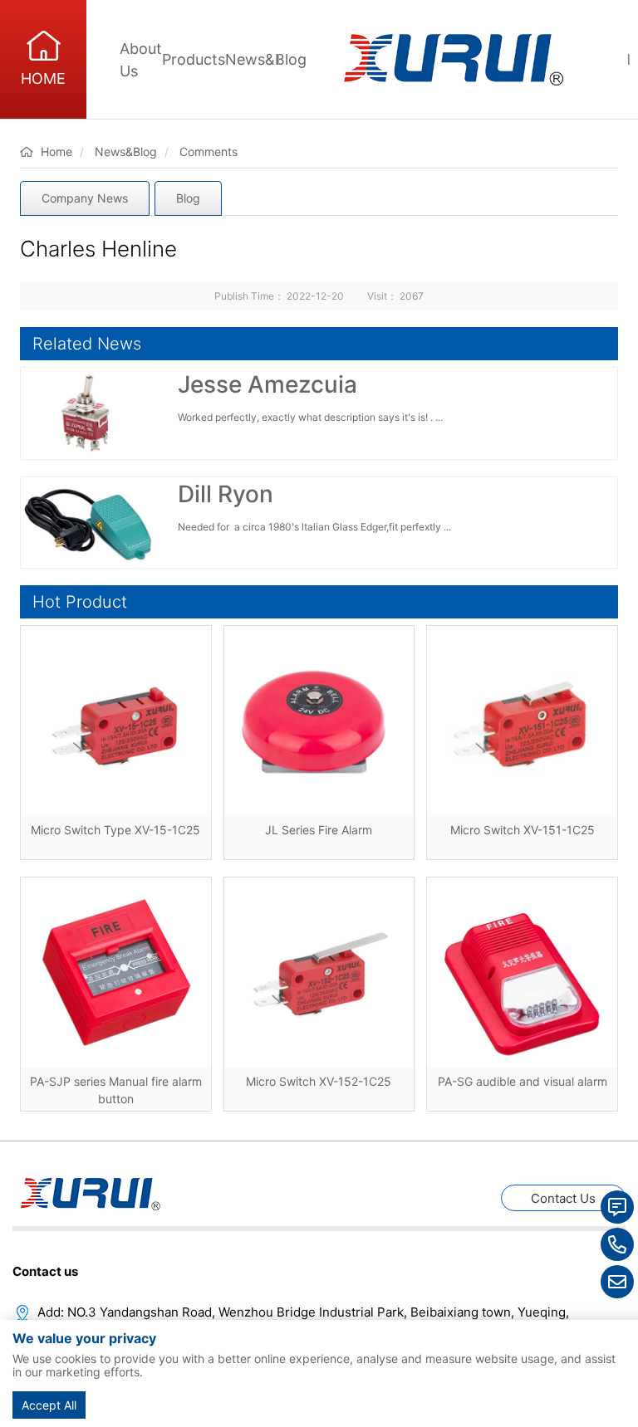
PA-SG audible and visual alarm (522, 1081)
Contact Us (563, 1198)
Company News (85, 198)
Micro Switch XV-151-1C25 (522, 830)
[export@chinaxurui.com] (617, 1281)
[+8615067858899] (617, 1244)
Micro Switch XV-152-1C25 (318, 1081)
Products (193, 59)
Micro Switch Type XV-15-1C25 (115, 830)
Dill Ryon (225, 494)
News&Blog (266, 59)
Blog (188, 198)
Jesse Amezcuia (267, 384)
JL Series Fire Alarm (318, 830)
